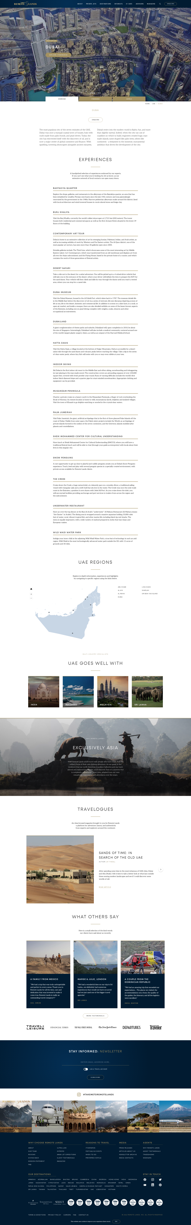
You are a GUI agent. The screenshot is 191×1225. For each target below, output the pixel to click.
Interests (118, 4)
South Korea (122, 1186)
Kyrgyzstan (54, 1183)
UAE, (32, 1003)
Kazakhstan (41, 1183)
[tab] (62, 99)
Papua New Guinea (36, 1186)
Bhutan (134, 1003)
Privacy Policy (54, 1215)
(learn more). (107, 1221)
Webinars (147, 1158)
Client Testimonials (66, 1158)
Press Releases (125, 1148)
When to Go (91, 1154)
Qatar (61, 1186)
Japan (30, 1183)
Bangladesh (55, 1179)
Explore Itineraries (58, 55)
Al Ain (120, 590)
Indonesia (132, 1179)
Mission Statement (36, 1161)
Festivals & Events (94, 1151)
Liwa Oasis (146, 587)
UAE (92, 1189)
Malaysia (106, 704)
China (94, 1179)
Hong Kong (114, 1179)
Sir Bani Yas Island (150, 594)
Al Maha (121, 594)
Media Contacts (126, 1158)
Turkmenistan (82, 1189)
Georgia (102, 1179)
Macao (71, 1183)
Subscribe (95, 1077)
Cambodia (84, 1179)
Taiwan (42, 1189)
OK (116, 1221)
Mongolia (101, 1183)
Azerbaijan (43, 1179)
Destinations (105, 4)
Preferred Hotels (93, 1158)
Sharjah (145, 590)
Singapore (109, 1186)
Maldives (71, 704)
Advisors (140, 4)
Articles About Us (127, 1151)
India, (128, 1003)
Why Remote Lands (151, 1148)
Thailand (63, 1189)
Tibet (71, 1189)
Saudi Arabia (71, 1186)
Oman (38, 1003)
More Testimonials (96, 1016)
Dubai (120, 597)
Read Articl (105, 887)
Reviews (31, 1154)
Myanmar (112, 1183)
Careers (67, 1215)
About (80, 4)
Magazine (151, 4)
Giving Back (33, 1158)
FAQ (29, 1164)
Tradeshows (148, 1154)
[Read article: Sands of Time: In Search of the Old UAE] (60, 869)
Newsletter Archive (128, 1154)
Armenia (31, 1179)
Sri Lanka (141, 704)
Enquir (170, 4)
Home (147, 104)
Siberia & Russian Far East (91, 1186)
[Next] (161, 869)
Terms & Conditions (37, 1215)
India (34, 704)
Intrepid (60, 1151)
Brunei (75, 1179)
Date (129, 4)
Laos (63, 1183)
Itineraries (90, 1148)
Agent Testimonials (151, 1151)
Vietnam (111, 1189)
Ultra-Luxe (62, 1148)
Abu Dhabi (122, 587)
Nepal (120, 1183)
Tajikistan (51, 1189)
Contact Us (84, 1215)
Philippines (51, 1186)
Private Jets (91, 4)
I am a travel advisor (98, 1069)
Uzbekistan (101, 1189)
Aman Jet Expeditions (66, 1154)
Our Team (32, 1151)
